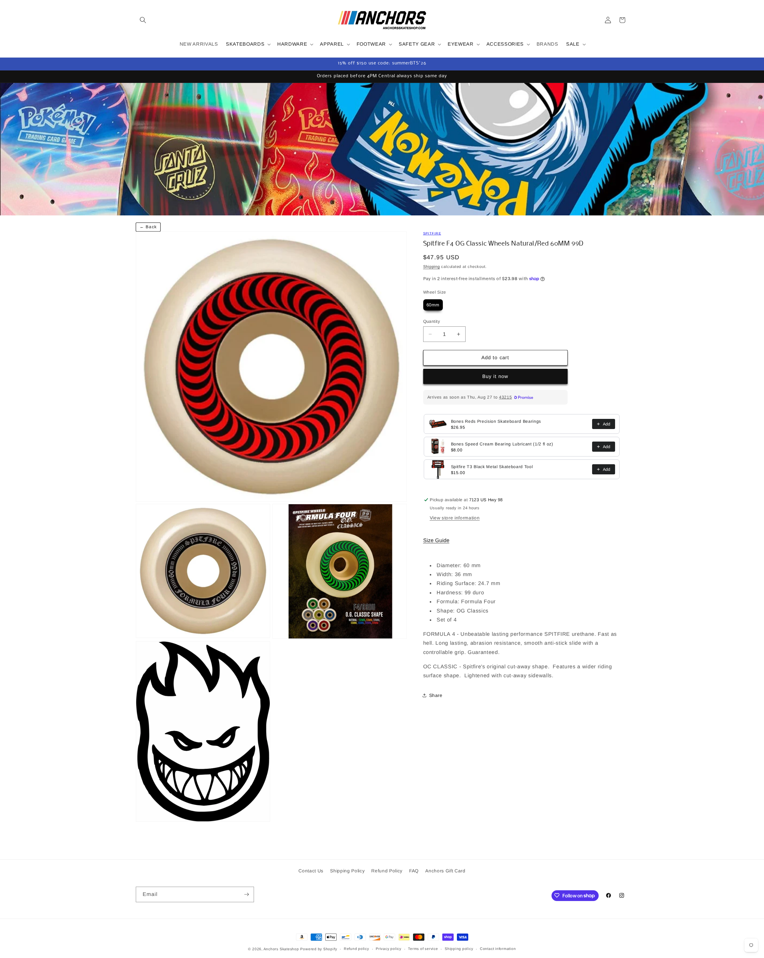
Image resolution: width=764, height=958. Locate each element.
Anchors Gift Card (445, 871)
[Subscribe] (246, 894)
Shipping (431, 266)
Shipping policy (459, 949)
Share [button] (436, 695)
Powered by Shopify (318, 949)
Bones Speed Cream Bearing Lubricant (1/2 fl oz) (502, 444)
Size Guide (436, 540)
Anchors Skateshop (281, 949)
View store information (455, 517)
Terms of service (423, 949)
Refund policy (356, 949)
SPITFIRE (432, 233)
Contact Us (311, 871)
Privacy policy (388, 949)
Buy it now (495, 376)
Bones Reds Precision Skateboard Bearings (496, 421)
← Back (148, 226)
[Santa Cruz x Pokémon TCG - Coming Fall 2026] (382, 149)
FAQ (414, 871)
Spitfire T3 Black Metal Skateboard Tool (492, 466)
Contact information (498, 949)
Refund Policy (387, 871)
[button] (143, 20)
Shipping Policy (347, 871)
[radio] (433, 305)
